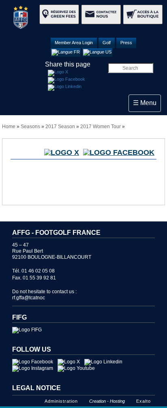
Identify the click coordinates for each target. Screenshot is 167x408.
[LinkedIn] (64, 87)
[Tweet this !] (58, 73)
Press (126, 42)
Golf (107, 42)
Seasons (30, 126)
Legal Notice (36, 387)
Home (8, 126)
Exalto (143, 401)
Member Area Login (74, 42)
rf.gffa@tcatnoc (28, 298)
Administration (61, 401)
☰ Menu (147, 102)
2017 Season (60, 126)
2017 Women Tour (100, 126)
